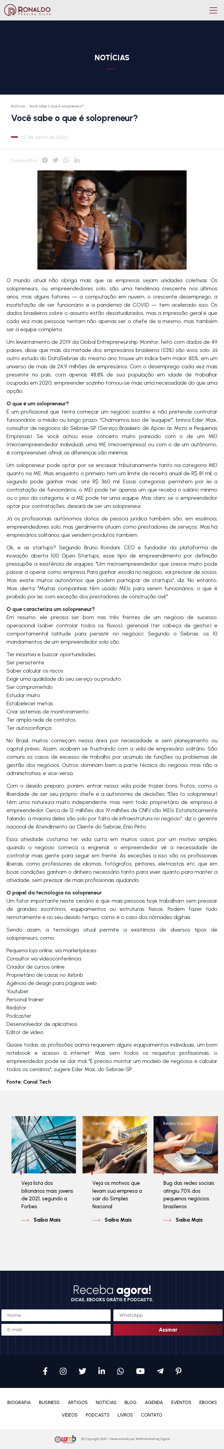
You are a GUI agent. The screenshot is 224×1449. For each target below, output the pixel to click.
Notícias (18, 106)
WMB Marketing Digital (153, 1439)
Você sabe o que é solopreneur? (56, 106)
